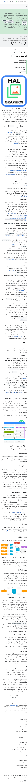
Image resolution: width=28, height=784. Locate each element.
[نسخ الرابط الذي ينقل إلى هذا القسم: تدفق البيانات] (16, 537)
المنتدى (16, 775)
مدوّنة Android (23, 742)
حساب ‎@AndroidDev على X (21, 740)
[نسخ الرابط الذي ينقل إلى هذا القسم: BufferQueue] (16, 570)
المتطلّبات (25, 721)
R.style (11, 270)
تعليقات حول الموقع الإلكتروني (14, 777)
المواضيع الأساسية (13, 49)
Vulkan (25, 349)
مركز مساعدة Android (22, 758)
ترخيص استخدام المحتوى (13, 705)
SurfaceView (20, 235)
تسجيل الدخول (5, 1)
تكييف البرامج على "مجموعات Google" (19, 752)
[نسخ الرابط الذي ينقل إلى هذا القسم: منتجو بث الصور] (16, 453)
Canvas (16, 143)
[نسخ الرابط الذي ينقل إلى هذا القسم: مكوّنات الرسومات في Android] (3, 399)
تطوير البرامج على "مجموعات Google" (19, 749)
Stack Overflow (23, 767)
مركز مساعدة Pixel (23, 760)
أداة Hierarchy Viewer (16, 336)
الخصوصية (24, 777)
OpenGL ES (14, 392)
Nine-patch (24, 196)
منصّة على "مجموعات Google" (20, 747)
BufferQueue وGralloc (8, 531)
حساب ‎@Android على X (22, 737)
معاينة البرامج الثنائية (23, 726)
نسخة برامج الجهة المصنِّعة (22, 729)
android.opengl (21, 217)
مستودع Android (23, 719)
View (17, 296)
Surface (8, 235)
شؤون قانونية (11, 775)
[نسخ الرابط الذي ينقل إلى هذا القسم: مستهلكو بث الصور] (15, 466)
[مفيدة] (17, 52)
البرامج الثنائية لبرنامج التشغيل (21, 731)
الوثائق (25, 6)
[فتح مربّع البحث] (13, 2)
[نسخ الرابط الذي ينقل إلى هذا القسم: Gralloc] (20, 524)
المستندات (20, 49)
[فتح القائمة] (25, 2)
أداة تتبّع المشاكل (24, 770)
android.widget (21, 318)
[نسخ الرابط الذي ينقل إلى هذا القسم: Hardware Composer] (10, 492)
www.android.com (22, 762)
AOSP (25, 49)
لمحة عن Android (23, 775)
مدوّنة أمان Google (23, 744)
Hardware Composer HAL (17, 513)
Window (24, 378)
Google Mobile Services (21, 765)
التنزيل (25, 724)
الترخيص (5, 775)
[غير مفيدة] (14, 52)
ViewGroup (23, 319)
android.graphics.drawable (18, 170)
